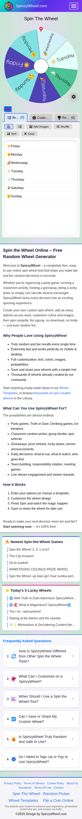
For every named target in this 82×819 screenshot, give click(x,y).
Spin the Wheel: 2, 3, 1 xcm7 (29, 549)
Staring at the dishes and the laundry (35, 618)
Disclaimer (25, 787)
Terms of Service (34, 783)
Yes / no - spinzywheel (25, 611)
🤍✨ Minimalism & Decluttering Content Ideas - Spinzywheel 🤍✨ (43, 624)
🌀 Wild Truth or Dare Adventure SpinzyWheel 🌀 (43, 598)
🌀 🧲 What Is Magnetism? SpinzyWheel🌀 (40, 605)
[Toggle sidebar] (8, 109)
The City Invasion (21, 556)
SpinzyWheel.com (31, 6)
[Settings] (73, 96)
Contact (58, 787)
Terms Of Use (42, 787)
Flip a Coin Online (58, 800)
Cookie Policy (55, 783)
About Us (72, 783)
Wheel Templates (23, 800)
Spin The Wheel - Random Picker (41, 794)
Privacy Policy (12, 783)
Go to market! (18, 562)
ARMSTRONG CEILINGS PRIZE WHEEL (38, 569)
